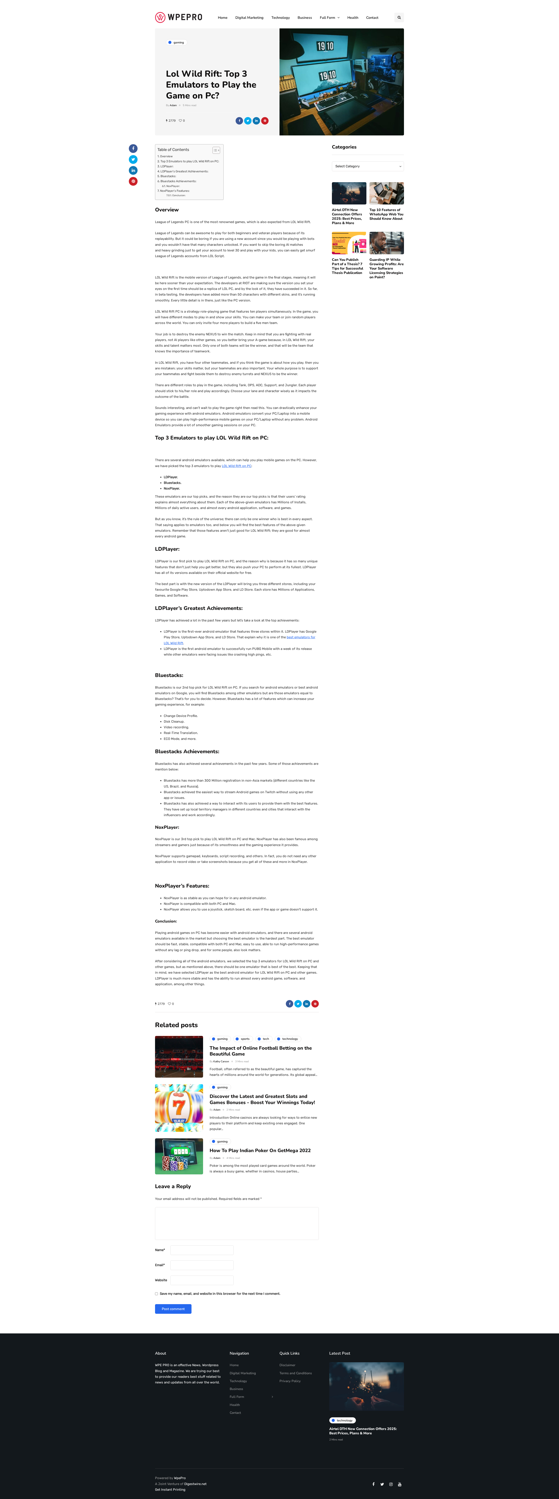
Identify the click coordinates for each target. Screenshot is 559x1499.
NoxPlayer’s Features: (175, 190)
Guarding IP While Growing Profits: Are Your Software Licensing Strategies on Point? (386, 268)
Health (352, 17)
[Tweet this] (248, 121)
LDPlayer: (166, 166)
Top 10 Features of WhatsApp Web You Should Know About (386, 214)
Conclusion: (179, 195)
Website (161, 1280)
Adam (173, 105)
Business (305, 17)
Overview (166, 156)
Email (160, 1265)
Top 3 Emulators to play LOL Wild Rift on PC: (189, 161)
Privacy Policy (290, 1381)
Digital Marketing (249, 17)
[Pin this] (265, 121)
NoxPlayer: (173, 186)
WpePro (180, 1478)
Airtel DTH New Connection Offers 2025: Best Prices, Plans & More (347, 216)
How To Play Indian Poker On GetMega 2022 (260, 1150)
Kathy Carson (221, 1061)
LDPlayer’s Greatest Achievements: (184, 171)
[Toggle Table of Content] (214, 150)
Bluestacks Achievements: (178, 181)
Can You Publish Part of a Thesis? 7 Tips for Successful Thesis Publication (347, 266)
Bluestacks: (168, 176)
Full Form (327, 17)
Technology (280, 17)
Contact (372, 17)
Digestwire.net (195, 1484)
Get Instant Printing (170, 1490)
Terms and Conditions (296, 1373)
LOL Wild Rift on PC (236, 466)
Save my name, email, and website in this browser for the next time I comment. (220, 1294)
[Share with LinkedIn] (256, 121)
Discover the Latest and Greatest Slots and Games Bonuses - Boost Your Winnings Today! (262, 1099)
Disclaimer (287, 1365)
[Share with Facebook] (239, 121)
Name (160, 1250)
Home (223, 17)
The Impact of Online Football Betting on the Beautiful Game (261, 1051)
